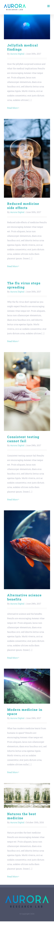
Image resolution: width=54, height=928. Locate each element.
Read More (12, 107)
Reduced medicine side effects (27, 158)
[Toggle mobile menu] (48, 6)
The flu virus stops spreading (23, 285)
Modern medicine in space (27, 686)
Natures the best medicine (27, 795)
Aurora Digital (17, 53)
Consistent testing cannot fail (27, 391)
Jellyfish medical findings (27, 26)
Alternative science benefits (27, 549)
